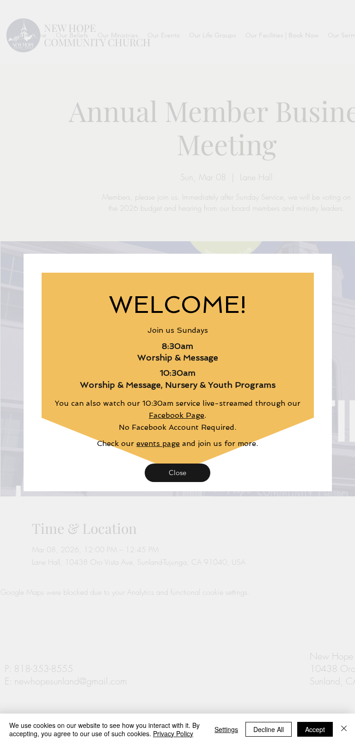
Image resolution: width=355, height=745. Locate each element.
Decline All (268, 729)
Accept (315, 729)
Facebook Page (176, 415)
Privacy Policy (173, 733)
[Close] (343, 729)
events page (158, 443)
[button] (177, 473)
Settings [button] (226, 729)
